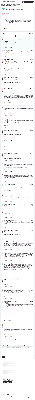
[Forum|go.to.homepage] (12, 1)
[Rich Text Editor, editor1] (17, 351)
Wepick (5, 59)
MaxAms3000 (6, 263)
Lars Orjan (5, 220)
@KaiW (6, 196)
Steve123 (5, 13)
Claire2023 (5, 140)
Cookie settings (29, 397)
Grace (5, 324)
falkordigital (6, 301)
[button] (27, 2)
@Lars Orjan (13, 231)
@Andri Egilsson (7, 175)
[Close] (34, 394)
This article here (21, 21)
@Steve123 (8, 20)
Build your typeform (16, 4)
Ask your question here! (7, 382)
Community (2, 4)
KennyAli (5, 50)
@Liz (5, 93)
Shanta (5, 252)
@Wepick (6, 78)
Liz (4, 77)
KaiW (5, 184)
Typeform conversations (8, 4)
